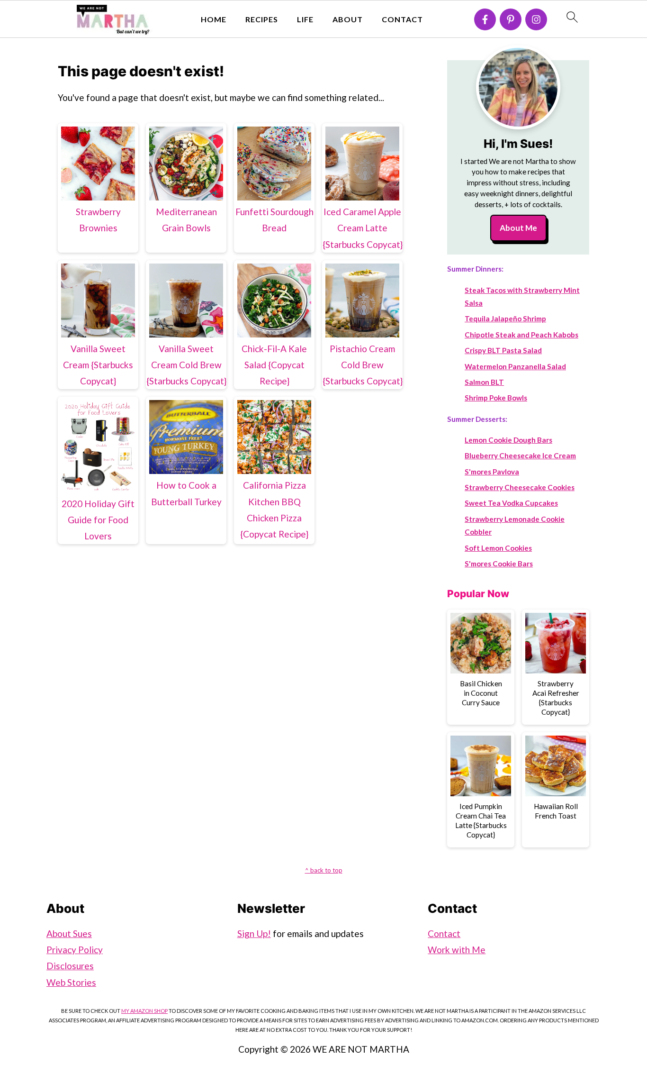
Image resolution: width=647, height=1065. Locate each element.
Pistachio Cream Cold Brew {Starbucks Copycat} (363, 364)
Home (213, 19)
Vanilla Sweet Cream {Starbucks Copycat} (98, 364)
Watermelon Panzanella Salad (515, 366)
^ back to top (323, 870)
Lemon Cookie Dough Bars (508, 440)
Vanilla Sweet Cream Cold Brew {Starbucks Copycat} (186, 364)
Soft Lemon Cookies (498, 548)
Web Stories (71, 982)
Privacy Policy (74, 949)
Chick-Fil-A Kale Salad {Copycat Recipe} (274, 364)
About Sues (69, 933)
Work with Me (456, 949)
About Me (518, 228)
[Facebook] (485, 19)
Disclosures (70, 965)
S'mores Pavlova (492, 471)
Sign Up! (254, 933)
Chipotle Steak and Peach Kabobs (521, 334)
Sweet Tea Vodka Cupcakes (511, 503)
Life (305, 19)
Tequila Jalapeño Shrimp (505, 318)
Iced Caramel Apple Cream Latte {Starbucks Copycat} (363, 227)
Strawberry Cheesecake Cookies (520, 487)
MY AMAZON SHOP (144, 1011)
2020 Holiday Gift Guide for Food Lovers (98, 519)
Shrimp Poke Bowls (496, 397)
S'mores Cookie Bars (499, 563)
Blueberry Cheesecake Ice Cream (520, 455)
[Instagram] (536, 19)
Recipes (261, 19)
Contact (402, 19)
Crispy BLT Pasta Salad (503, 350)
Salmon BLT (484, 382)
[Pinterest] (510, 19)
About (347, 19)
